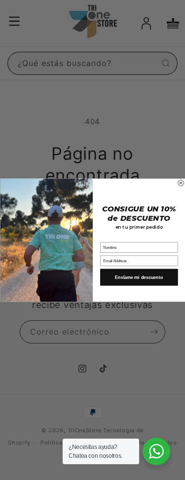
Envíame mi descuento (139, 276)
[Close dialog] (181, 183)
